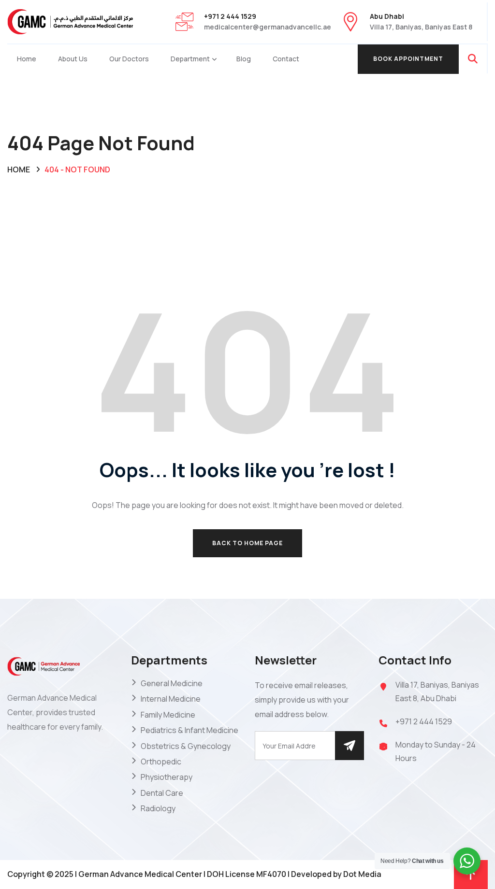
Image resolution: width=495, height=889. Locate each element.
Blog (243, 58)
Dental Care (162, 793)
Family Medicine (168, 714)
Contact (286, 58)
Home (26, 58)
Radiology (158, 808)
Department (190, 58)
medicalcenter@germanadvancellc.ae (267, 26)
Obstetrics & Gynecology (186, 746)
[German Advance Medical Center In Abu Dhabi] (70, 21)
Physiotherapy (166, 777)
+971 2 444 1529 (423, 721)
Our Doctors (129, 58)
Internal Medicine (171, 698)
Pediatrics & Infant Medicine (189, 730)
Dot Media (362, 874)
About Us (72, 58)
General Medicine (172, 683)
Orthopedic (161, 761)
